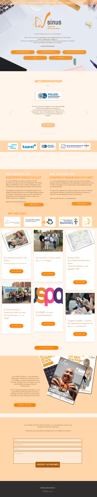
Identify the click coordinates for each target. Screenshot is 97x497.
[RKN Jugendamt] (48, 133)
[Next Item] (86, 146)
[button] (48, 125)
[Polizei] (43, 133)
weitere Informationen (48, 46)
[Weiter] (86, 112)
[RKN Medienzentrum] (45, 133)
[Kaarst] (50, 133)
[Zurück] (10, 112)
